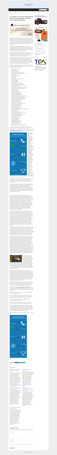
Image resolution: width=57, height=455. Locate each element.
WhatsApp (24, 362)
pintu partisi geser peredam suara (25, 297)
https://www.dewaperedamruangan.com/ (16, 300)
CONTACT (22, 9)
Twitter (20, 362)
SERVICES (18, 9)
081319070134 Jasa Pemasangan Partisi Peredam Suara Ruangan (27, 389)
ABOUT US (14, 9)
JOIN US (26, 9)
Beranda (11, 12)
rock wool (31, 198)
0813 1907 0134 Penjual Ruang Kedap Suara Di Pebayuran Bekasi (15, 370)
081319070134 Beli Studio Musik (39, 48)
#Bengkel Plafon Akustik (16, 364)
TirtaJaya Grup (28, 4)
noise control (17, 103)
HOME (11, 9)
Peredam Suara (15, 12)
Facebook (16, 362)
